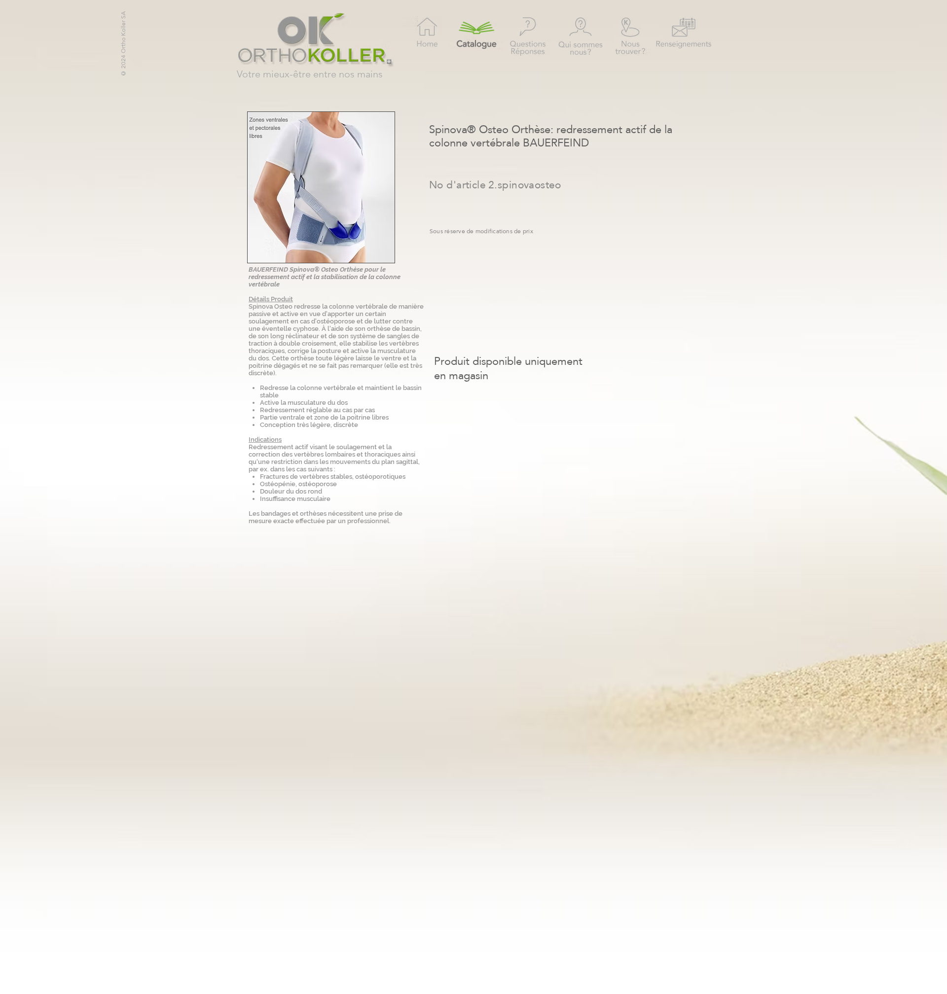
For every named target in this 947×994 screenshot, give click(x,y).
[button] (321, 187)
